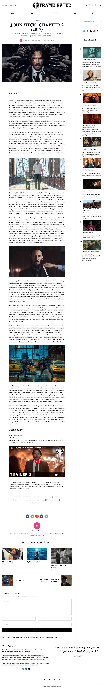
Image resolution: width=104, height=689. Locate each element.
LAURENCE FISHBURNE (53, 500)
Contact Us (13, 5)
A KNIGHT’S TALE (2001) (89, 82)
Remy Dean (55, 569)
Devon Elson (6, 563)
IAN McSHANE (56, 497)
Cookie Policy (41, 659)
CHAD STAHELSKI (28, 497)
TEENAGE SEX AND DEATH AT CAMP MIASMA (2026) (91, 126)
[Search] (100, 5)
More (43, 535)
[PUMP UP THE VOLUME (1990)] (92, 163)
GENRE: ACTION (46, 497)
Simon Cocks (27, 40)
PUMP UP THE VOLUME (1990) (90, 170)
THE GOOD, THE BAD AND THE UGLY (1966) (91, 209)
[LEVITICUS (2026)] (92, 184)
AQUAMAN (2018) (34, 561)
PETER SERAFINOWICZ (36, 503)
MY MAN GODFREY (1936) (59, 566)
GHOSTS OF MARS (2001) (89, 105)
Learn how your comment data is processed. (43, 637)
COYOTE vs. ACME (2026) (89, 149)
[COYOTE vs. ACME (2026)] (92, 142)
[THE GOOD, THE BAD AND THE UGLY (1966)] (92, 204)
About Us (4, 5)
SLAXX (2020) (7, 561)
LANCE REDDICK (41, 500)
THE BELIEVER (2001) (88, 232)
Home (12, 13)
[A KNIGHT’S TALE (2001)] (92, 75)
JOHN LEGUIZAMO (19, 500)
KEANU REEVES (30, 500)
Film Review (37, 20)
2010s (14, 497)
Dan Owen (30, 563)
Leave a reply (46, 40)
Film (74, 13)
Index (55, 13)
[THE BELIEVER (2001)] (92, 225)
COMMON (37, 497)
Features (33, 13)
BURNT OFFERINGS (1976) (89, 59)
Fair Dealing (33, 663)
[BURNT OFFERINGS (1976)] (92, 52)
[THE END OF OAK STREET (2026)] (92, 245)
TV (93, 13)
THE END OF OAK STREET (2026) (91, 251)
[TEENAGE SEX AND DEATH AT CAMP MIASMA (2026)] (92, 119)
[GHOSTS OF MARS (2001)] (92, 98)
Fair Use (22, 663)
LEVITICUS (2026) (87, 191)
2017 (20, 497)
